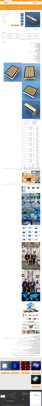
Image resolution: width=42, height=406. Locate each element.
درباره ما (14, 393)
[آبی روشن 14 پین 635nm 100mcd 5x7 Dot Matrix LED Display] (15, 366)
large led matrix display (16, 355)
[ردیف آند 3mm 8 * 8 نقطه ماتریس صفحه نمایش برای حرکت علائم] (5, 366)
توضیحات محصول (28, 29)
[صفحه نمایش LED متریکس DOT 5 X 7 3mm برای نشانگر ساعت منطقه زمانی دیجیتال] (32, 19)
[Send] (30, 405)
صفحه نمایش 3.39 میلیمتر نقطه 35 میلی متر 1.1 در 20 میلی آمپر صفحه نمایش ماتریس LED (25, 371)
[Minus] (30, 392)
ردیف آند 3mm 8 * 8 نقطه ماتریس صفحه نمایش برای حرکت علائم (5, 371)
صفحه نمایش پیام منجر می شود (24, 355)
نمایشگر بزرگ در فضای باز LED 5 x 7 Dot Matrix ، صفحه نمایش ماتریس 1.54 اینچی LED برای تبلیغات (36, 371)
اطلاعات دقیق (35, 29)
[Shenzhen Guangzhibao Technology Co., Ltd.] (36, 3)
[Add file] (40, 405)
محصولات (15, 394)
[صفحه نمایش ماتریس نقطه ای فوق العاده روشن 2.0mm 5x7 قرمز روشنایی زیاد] (36, 379)
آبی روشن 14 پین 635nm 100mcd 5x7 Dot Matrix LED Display (15, 371)
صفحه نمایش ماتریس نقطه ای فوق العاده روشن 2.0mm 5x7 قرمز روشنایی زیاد (36, 385)
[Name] (4, 0)
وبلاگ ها (14, 395)
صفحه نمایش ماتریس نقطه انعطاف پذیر (32, 355)
